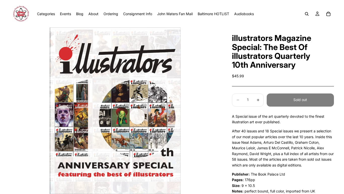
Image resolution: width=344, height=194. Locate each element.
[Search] (306, 13)
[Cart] (328, 13)
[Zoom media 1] (115, 111)
